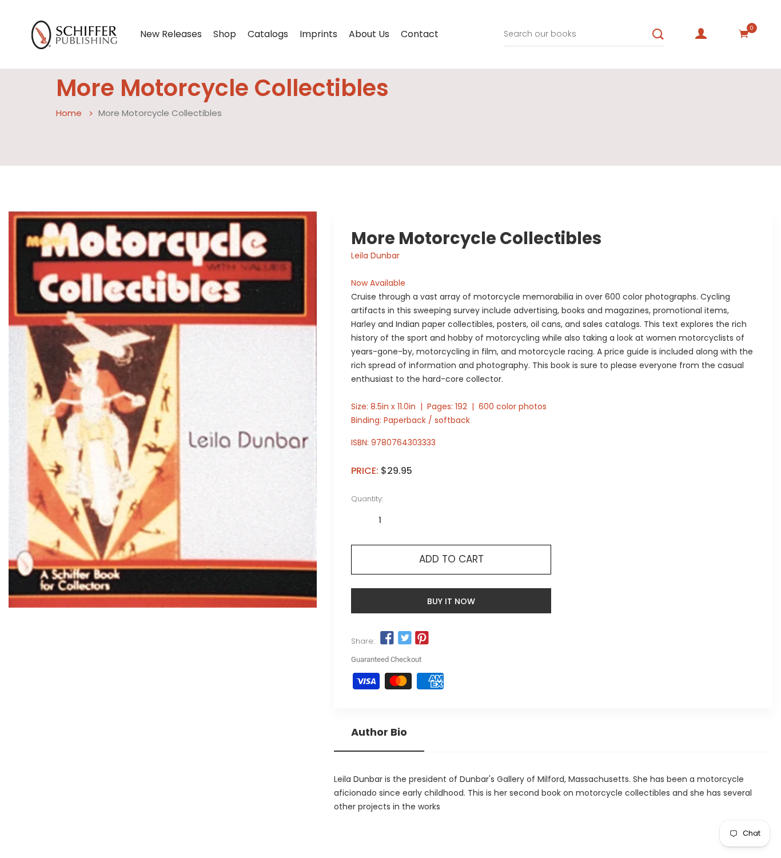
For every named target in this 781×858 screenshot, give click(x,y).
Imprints (318, 34)
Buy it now (451, 601)
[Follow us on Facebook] (387, 638)
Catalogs (268, 34)
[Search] (658, 34)
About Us (369, 34)
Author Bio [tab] (379, 732)
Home (69, 113)
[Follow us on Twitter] (404, 638)
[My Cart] (744, 34)
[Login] (701, 34)
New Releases (171, 34)
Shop (224, 34)
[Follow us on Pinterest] (422, 638)
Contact (420, 34)
